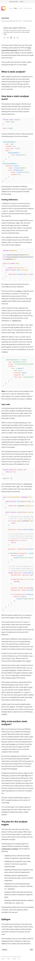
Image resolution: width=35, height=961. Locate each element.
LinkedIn (14, 959)
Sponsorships (28, 8)
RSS (19, 959)
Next (31, 949)
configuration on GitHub (10, 849)
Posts (15, 8)
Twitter (8, 959)
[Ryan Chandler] (3, 8)
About (10, 8)
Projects (20, 8)
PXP (26, 776)
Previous (4, 949)
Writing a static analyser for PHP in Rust (11, 21)
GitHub (3, 959)
